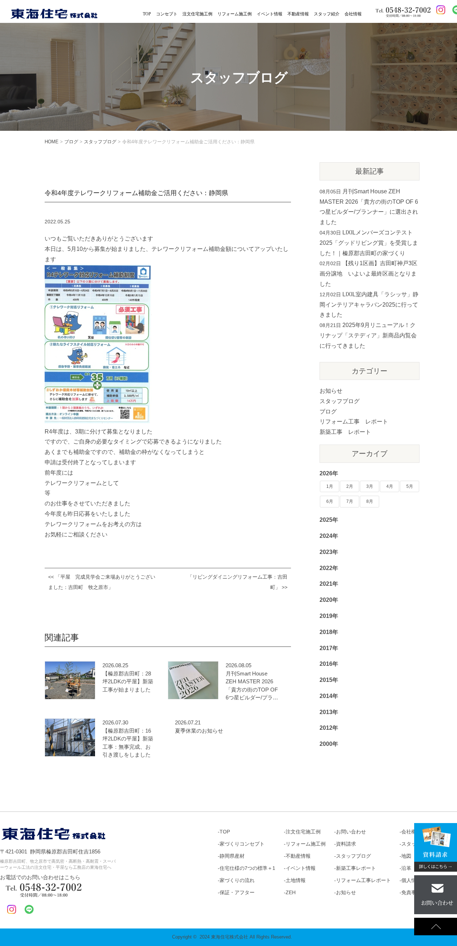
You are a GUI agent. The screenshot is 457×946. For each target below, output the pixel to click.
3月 (369, 486)
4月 (389, 486)
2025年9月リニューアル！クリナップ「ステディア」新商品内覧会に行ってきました (368, 335)
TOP (147, 13)
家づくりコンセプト (242, 844)
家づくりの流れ (237, 880)
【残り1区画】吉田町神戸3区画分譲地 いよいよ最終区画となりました (368, 273)
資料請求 (346, 844)
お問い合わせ (351, 831)
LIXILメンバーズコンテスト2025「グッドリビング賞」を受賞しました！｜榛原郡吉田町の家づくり (369, 242)
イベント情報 (269, 13)
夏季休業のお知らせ (199, 731)
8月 (369, 501)
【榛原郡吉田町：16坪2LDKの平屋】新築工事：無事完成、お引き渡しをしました (127, 743)
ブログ (328, 411)
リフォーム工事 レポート (354, 421)
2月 (349, 486)
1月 (329, 486)
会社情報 (353, 13)
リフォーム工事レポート (363, 880)
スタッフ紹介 (327, 13)
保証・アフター (237, 892)
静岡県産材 (232, 856)
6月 (329, 501)
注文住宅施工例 (197, 13)
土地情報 (296, 880)
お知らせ (331, 391)
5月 (409, 486)
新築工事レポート (356, 868)
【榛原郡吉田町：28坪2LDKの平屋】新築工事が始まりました (127, 681)
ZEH (291, 892)
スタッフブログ (340, 401)
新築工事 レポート (345, 432)
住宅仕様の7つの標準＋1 (247, 868)
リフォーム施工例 (234, 13)
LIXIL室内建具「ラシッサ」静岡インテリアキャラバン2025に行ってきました (369, 304)
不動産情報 (298, 13)
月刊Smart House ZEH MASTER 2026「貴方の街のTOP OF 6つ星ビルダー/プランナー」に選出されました (252, 686)
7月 (349, 501)
